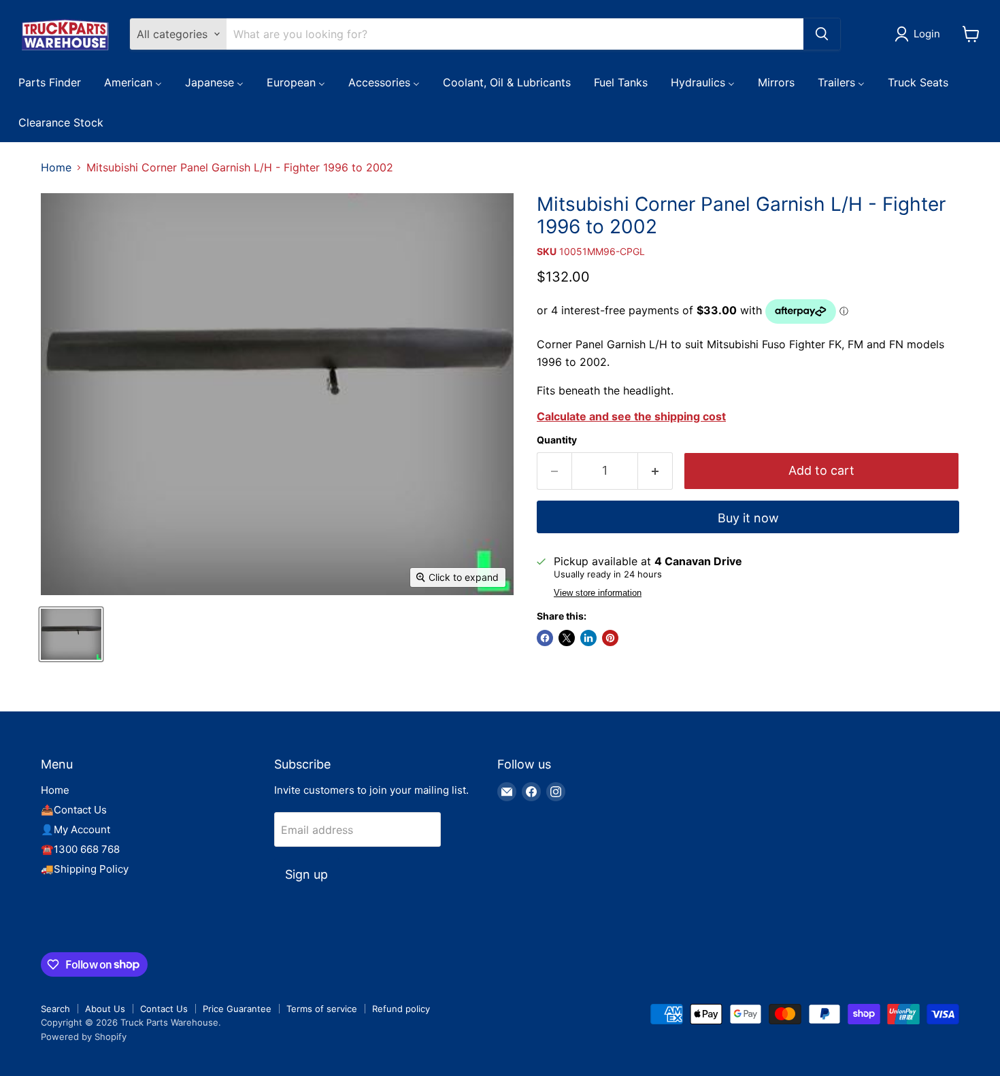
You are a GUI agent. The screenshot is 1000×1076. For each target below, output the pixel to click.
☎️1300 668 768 (80, 849)
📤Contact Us (74, 809)
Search (55, 1008)
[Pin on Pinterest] (610, 638)
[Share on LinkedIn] (588, 638)
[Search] (821, 34)
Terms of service (321, 1008)
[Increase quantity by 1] (655, 471)
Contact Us (164, 1008)
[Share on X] (567, 638)
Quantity (557, 440)
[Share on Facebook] (545, 638)
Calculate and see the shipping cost (631, 416)
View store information (597, 593)
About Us (105, 1008)
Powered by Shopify (84, 1036)
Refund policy (401, 1008)
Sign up (306, 874)
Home (56, 167)
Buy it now (748, 518)
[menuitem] (50, 82)
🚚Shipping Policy (85, 868)
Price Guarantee (237, 1008)
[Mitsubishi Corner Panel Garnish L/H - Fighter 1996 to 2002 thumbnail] (71, 634)
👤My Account (75, 829)
